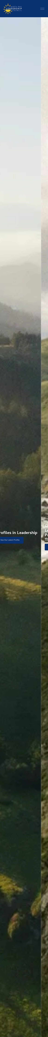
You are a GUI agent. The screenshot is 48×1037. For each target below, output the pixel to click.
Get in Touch (13, 547)
